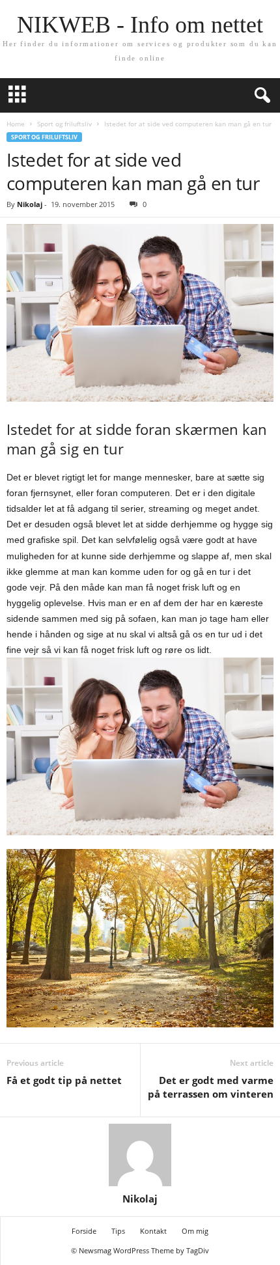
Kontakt (153, 1231)
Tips (118, 1231)
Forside (84, 1231)
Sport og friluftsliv (64, 123)
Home (16, 123)
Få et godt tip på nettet (64, 1080)
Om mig (195, 1231)
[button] (259, 95)
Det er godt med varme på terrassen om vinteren (210, 1087)
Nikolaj (29, 204)
